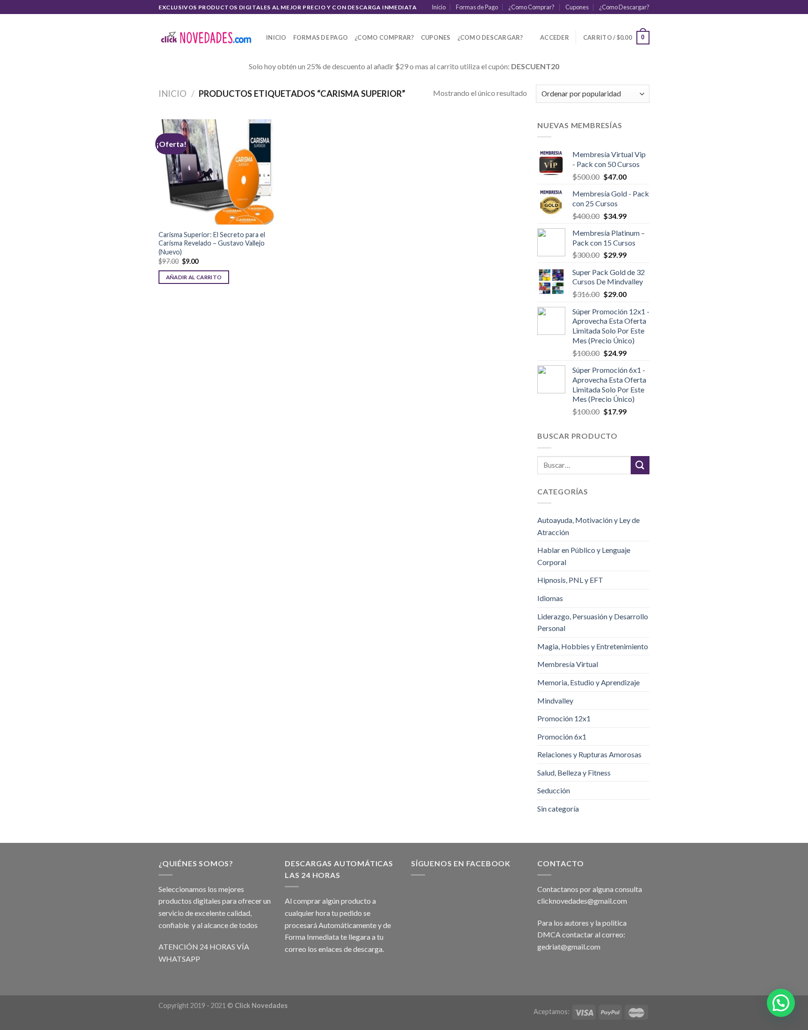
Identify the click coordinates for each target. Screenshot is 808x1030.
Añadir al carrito (194, 277)
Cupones (577, 7)
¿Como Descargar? (624, 7)
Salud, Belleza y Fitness (574, 772)
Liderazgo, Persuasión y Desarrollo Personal (592, 622)
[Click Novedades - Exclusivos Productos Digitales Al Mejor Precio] (205, 37)
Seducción (553, 790)
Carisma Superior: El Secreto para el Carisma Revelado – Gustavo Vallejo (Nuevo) (212, 243)
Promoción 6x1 (561, 736)
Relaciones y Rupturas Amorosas (589, 754)
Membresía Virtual (567, 664)
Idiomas (550, 598)
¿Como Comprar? (531, 7)
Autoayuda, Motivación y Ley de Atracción (588, 526)
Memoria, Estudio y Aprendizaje (588, 682)
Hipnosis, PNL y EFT (570, 579)
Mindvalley (555, 700)
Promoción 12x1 (564, 718)
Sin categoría (558, 808)
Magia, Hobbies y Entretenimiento (592, 646)
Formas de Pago (477, 7)
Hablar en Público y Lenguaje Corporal (583, 555)
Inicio (439, 7)
